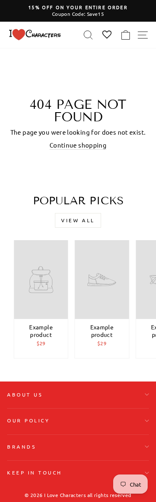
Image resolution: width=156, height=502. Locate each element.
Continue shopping (78, 145)
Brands (21, 446)
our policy (28, 420)
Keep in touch (34, 472)
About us (24, 394)
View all (78, 220)
